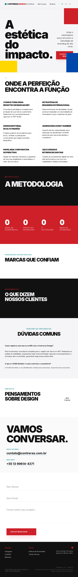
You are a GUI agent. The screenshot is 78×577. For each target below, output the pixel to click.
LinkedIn (8, 554)
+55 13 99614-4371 (20, 464)
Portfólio (30, 4)
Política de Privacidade (37, 551)
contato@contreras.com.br (26, 453)
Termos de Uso (34, 554)
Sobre (53, 4)
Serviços (42, 4)
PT (62, 4)
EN (66, 4)
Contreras (12, 4)
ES (70, 4)
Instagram (8, 551)
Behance (8, 557)
